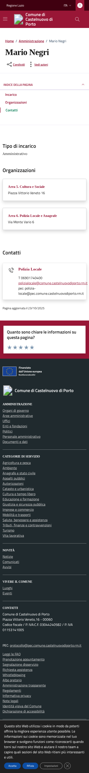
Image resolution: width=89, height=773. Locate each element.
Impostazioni (51, 766)
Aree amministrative (18, 415)
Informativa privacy (17, 695)
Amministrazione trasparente (24, 685)
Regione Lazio (15, 5)
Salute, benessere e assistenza (25, 519)
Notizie (8, 556)
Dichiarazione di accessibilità (23, 711)
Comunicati (11, 561)
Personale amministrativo (21, 436)
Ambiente (10, 467)
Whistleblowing (14, 674)
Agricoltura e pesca (17, 462)
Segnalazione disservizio (20, 664)
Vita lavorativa (13, 535)
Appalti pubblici (14, 478)
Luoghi (8, 588)
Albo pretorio (12, 680)
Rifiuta (30, 766)
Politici (8, 431)
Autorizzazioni (13, 483)
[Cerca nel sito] (77, 19)
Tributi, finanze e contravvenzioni (27, 525)
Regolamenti (12, 690)
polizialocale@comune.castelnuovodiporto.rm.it (52, 283)
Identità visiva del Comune (22, 706)
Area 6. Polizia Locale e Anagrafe (32, 216)
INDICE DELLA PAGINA (18, 84)
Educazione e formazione (21, 499)
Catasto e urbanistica (18, 488)
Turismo (8, 530)
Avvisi (7, 567)
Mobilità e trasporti (17, 514)
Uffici (6, 420)
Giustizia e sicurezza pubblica (24, 504)
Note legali (10, 700)
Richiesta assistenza (17, 669)
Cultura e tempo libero (19, 493)
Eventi (7, 593)
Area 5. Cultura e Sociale (26, 187)
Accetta (12, 766)
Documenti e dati (15, 441)
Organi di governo (16, 410)
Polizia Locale (30, 269)
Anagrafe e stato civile (19, 473)
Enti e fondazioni (15, 426)
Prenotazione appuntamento (23, 659)
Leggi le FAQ (12, 654)
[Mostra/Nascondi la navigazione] (5, 18)
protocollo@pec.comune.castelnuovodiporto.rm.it (45, 645)
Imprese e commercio (18, 509)
